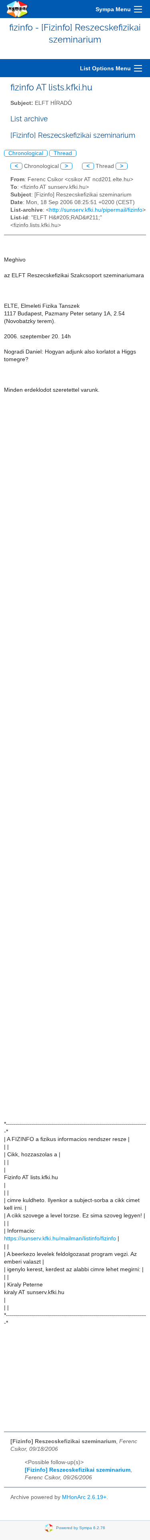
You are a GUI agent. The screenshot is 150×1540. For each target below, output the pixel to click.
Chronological (25, 153)
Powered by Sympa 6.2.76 (80, 1527)
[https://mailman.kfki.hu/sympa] (17, 9)
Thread (63, 153)
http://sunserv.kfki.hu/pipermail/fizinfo (95, 210)
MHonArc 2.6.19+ (84, 1497)
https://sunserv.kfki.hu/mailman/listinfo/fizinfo (60, 1238)
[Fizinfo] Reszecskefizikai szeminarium (77, 1470)
